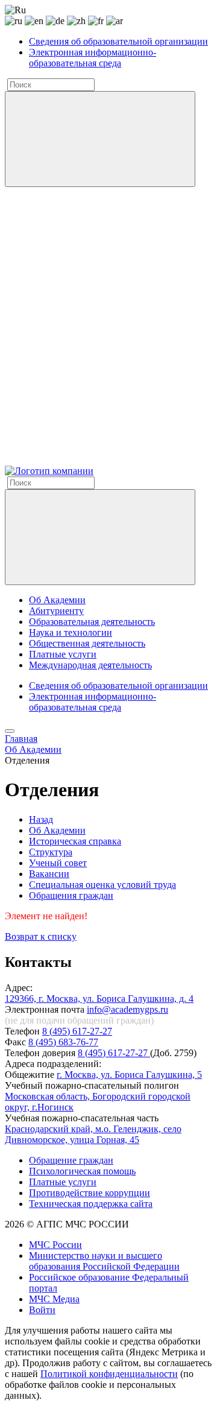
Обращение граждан (71, 1160)
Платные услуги (62, 654)
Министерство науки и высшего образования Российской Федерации (104, 1260)
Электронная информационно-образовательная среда (92, 57)
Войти (42, 1310)
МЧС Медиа (54, 1299)
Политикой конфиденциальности (109, 1374)
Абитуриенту (56, 611)
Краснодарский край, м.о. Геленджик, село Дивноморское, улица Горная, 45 (93, 1134)
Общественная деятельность (87, 643)
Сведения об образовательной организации (118, 41)
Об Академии (57, 600)
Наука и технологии (70, 632)
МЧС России (55, 1245)
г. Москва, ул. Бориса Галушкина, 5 (129, 1074)
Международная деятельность (90, 665)
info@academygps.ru (127, 1009)
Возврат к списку (41, 936)
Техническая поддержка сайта (91, 1204)
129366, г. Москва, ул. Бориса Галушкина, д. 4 (99, 998)
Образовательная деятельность (92, 621)
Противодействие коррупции (89, 1193)
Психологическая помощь (82, 1171)
